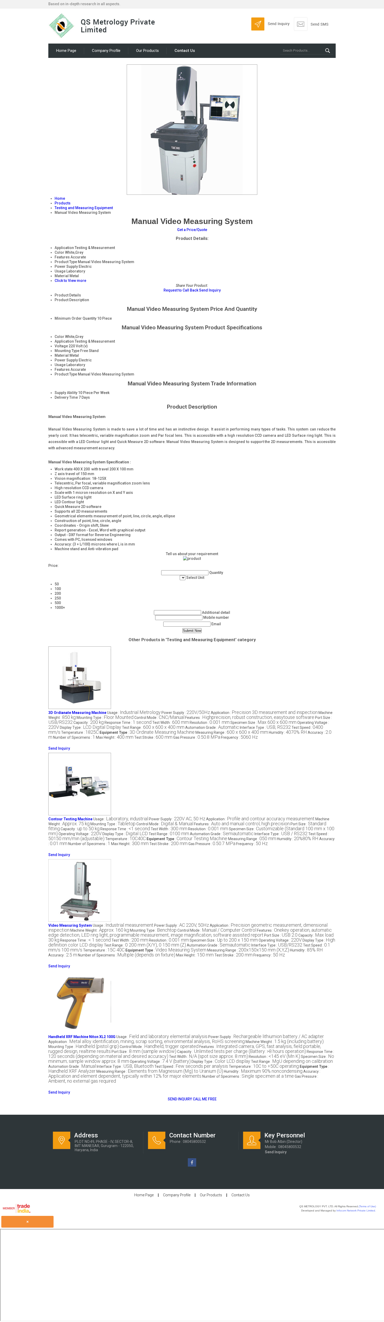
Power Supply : (185, 713)
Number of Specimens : (74, 737)
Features (62, 369)
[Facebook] (192, 1165)
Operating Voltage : (80, 834)
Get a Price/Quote (192, 230)
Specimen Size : (263, 722)
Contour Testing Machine (70, 819)
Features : (249, 717)
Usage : (134, 713)
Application (64, 341)
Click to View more (70, 280)
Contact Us (184, 50)
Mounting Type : (105, 717)
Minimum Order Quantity (75, 318)
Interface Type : (265, 727)
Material (62, 355)
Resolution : (210, 722)
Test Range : (153, 727)
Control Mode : (159, 717)
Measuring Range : (231, 732)
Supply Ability (66, 393)
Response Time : (128, 722)
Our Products (147, 50)
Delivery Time (66, 397)
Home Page (66, 50)
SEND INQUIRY (180, 1099)
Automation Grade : (212, 727)
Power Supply (66, 360)
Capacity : (88, 722)
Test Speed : (191, 1066)
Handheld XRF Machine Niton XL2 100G (81, 1037)
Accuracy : (62, 955)
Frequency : (239, 737)
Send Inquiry (210, 290)
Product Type (66, 374)
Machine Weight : (99, 930)
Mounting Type (67, 351)
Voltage (61, 346)
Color (59, 337)
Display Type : (90, 727)
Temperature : (80, 732)
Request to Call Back (181, 290)
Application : (264, 713)
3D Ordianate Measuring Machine (77, 713)
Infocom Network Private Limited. (356, 1210)
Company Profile (106, 50)
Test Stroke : (153, 737)
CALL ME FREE (205, 1099)
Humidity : (288, 732)
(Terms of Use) (367, 1206)
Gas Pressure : (196, 737)
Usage (60, 365)
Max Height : (114, 737)
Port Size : (281, 935)
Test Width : (170, 722)
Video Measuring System (70, 925)
